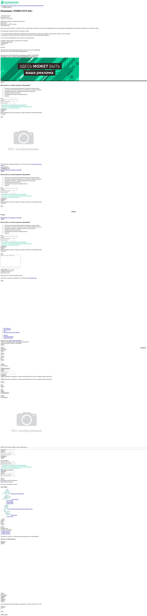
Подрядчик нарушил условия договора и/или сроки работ (20, 91)
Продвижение (34, 5)
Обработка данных (9, 336)
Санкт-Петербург (8, 338)
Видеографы (10, 502)
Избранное (40, 5)
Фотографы (10, 500)
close (2, 614)
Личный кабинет (25, 5)
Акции (19, 5)
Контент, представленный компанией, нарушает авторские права (22, 88)
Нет (5, 349)
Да (1, 349)
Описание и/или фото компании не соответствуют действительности (23, 89)
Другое (7, 96)
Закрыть (3, 541)
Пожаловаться (33, 56)
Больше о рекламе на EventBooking (20, 56)
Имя (2, 98)
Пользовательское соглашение (11, 332)
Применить (143, 347)
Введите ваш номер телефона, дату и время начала (14, 447)
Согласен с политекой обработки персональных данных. (17, 106)
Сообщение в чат (5, 168)
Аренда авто (10, 516)
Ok (2, 116)
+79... (2, 167)
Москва (6, 335)
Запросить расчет (7, 7)
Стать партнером (12, 5)
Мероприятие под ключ (7, 481)
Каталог (5, 5)
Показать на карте (37, 164)
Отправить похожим (7, 470)
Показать (6, 167)
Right (5, 487)
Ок (1, 358)
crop (6, 614)
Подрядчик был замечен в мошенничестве (16, 94)
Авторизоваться (5, 393)
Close (2, 82)
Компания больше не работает (13, 93)
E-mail (2, 100)
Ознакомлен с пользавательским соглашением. (14, 105)
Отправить (3, 109)
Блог (2, 5)
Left (2, 487)
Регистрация (7, 328)
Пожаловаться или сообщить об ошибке (11, 170)
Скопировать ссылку (6, 56)
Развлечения (10, 503)
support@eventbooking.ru (15, 340)
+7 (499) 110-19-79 (5, 531)
